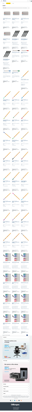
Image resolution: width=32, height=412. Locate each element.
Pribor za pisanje (8, 3)
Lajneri (3, 38)
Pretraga (27, 0)
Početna (3, 3)
